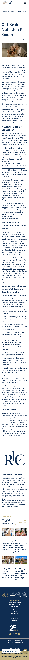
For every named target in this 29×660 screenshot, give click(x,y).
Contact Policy (9, 643)
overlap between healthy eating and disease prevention (13, 269)
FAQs (14, 615)
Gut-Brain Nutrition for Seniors (21, 13)
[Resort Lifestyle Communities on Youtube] (19, 634)
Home (4, 12)
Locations (14, 613)
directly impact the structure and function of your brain (13, 83)
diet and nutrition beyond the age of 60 (14, 297)
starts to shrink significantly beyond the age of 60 (13, 98)
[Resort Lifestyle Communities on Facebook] (10, 634)
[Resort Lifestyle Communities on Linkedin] (16, 634)
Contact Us (14, 622)
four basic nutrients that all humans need (14, 167)
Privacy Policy (19, 643)
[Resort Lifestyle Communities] (8, 3)
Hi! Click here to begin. (10, 651)
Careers (14, 620)
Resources (10, 12)
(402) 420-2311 (15, 606)
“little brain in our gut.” (13, 138)
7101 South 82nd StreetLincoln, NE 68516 (14, 603)
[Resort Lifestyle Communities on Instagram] (13, 634)
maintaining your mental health (14, 425)
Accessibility (8, 640)
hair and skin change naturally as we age (13, 244)
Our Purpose (14, 611)
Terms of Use (13, 645)
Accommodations (18, 640)
